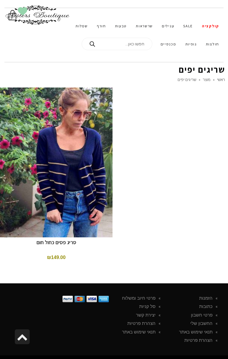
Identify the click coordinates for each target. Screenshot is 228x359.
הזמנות (206, 298)
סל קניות (147, 306)
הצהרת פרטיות (198, 340)
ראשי (221, 79)
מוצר (206, 79)
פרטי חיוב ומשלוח (139, 298)
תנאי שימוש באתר (196, 332)
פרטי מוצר (56, 115)
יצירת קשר (146, 315)
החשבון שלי (201, 323)
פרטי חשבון (202, 315)
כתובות (206, 306)
